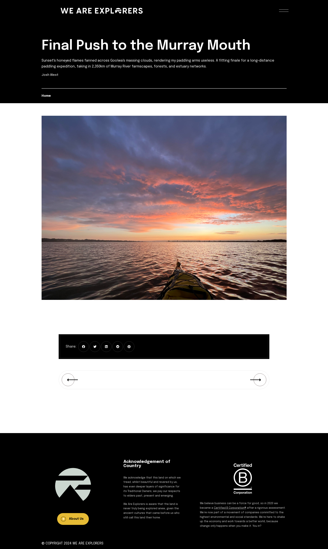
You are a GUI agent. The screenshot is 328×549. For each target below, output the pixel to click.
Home (46, 95)
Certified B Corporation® (230, 508)
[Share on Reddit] (117, 346)
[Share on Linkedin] (106, 346)
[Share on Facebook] (83, 346)
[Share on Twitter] (95, 346)
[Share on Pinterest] (129, 346)
